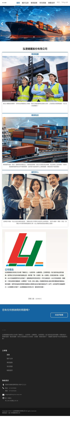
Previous (3, 23)
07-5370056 (12, 388)
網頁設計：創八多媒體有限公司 (11, 413)
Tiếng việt (65, 2)
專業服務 (34, 3)
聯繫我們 (51, 3)
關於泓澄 (25, 3)
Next (67, 23)
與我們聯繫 (59, 315)
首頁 (18, 3)
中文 (58, 2)
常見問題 (42, 3)
